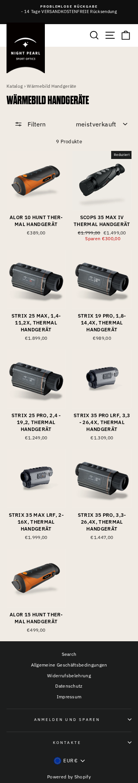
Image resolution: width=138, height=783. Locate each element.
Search (69, 654)
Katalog (15, 86)
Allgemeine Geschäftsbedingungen (69, 665)
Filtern (36, 124)
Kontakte (67, 742)
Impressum (69, 696)
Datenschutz (69, 686)
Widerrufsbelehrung (69, 675)
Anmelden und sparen (67, 719)
